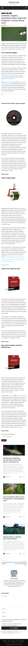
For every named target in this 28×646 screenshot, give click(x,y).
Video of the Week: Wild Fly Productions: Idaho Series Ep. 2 (20, 564)
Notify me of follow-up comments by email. (12, 623)
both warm (10, 395)
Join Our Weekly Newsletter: (8, 434)
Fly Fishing (7, 11)
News (10, 13)
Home (2, 11)
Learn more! (4, 265)
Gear (7, 13)
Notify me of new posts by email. (10, 625)
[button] (2, 8)
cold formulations (21, 395)
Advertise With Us (20, 642)
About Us (9, 642)
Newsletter (14, 642)
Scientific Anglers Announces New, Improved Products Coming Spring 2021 (13, 19)
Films (9, 640)
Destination (22, 640)
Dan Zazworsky (4, 25)
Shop (5, 642)
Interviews (13, 640)
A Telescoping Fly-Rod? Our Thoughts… (7, 563)
